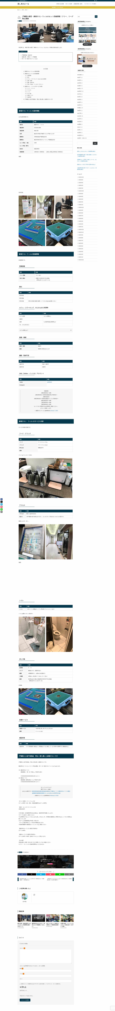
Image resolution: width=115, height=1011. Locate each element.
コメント (22, 948)
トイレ (28, 91)
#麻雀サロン (44, 793)
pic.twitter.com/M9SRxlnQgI (53, 793)
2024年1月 (81, 204)
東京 (81, 88)
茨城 (80, 99)
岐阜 (80, 110)
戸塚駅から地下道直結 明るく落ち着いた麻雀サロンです (39, 99)
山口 (80, 127)
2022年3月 (81, 251)
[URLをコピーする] (69, 874)
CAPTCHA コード (23, 990)
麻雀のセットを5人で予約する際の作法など (86, 164)
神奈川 (20, 852)
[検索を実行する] (96, 16)
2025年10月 (81, 177)
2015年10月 (81, 259)
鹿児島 (81, 135)
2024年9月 (81, 193)
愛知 (81, 107)
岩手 (80, 77)
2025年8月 (81, 179)
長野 (80, 102)
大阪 (81, 116)
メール (22, 973)
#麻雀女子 (48, 791)
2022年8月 (81, 237)
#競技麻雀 (37, 791)
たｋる (24, 901)
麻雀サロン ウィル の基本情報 (32, 71)
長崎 (80, 132)
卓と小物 (29, 93)
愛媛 (80, 124)
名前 (21, 968)
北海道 (81, 74)
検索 (95, 143)
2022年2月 (81, 254)
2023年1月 (81, 226)
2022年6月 (81, 243)
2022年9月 (81, 235)
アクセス (29, 90)
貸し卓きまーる (23, 4)
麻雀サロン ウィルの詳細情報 (32, 73)
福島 (80, 85)
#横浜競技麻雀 (42, 791)
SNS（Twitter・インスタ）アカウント (35, 84)
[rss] (95, 0)
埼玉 (80, 96)
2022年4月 (81, 248)
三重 (80, 113)
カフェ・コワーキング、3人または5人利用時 (36, 78)
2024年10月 (81, 190)
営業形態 (29, 75)
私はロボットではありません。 (27, 995)
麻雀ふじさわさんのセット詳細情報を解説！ (86, 151)
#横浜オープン (54, 791)
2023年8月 (81, 212)
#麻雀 (33, 791)
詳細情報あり (26, 852)
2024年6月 (81, 196)
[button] (22, 874)
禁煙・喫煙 (29, 80)
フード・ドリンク (31, 88)
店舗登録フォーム (87, 66)
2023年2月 (81, 224)
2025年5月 (81, 185)
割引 (28, 77)
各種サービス (30, 95)
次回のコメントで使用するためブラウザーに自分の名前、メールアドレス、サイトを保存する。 (41, 983)
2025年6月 (81, 182)
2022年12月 (81, 229)
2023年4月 (81, 221)
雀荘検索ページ (87, 44)
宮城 (80, 82)
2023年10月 (81, 207)
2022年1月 (81, 257)
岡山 (80, 129)
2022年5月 (81, 246)
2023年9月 (81, 210)
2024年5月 (81, 199)
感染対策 (29, 97)
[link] (34, 895)
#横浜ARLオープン (62, 791)
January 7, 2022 (54, 410)
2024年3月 (81, 201)
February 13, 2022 (54, 795)
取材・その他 (83, 138)
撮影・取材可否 (30, 82)
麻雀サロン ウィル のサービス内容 (33, 86)
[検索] (96, 0)
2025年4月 (81, 188)
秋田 (80, 80)
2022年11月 (81, 232)
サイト (21, 978)
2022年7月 (81, 240)
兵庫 (80, 118)
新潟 (80, 105)
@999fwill (49, 382)
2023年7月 (81, 215)
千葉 (80, 94)
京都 (80, 121)
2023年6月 (81, 218)
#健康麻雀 (38, 793)
